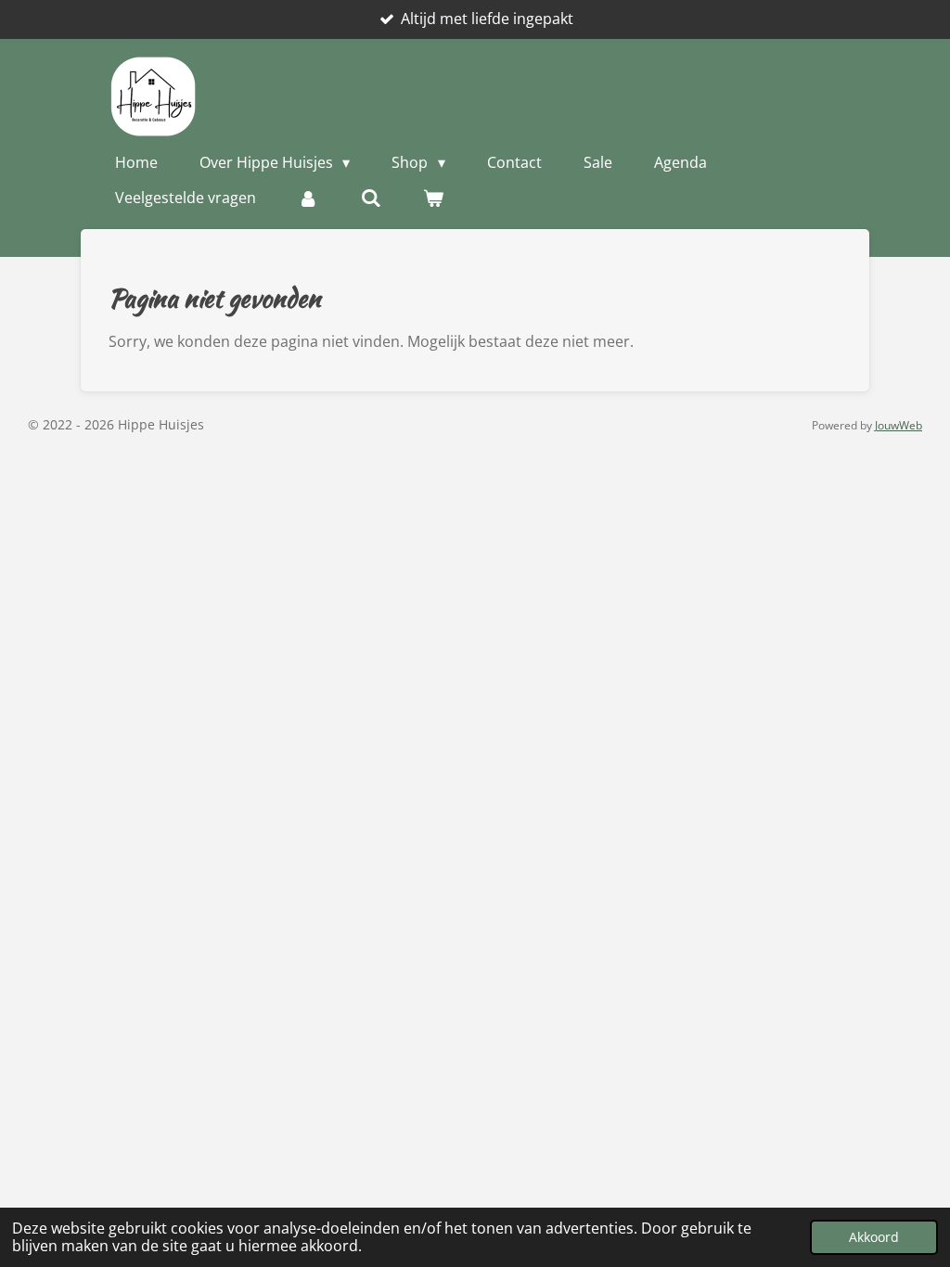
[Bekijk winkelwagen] (433, 197)
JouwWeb (898, 425)
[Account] (308, 197)
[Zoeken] (370, 197)
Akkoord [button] (874, 1237)
